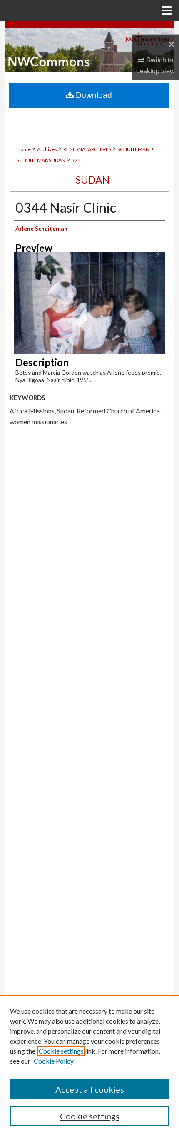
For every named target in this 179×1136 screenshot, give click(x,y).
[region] (89, 1065)
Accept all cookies (89, 1089)
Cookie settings (61, 1051)
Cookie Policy (54, 1061)
